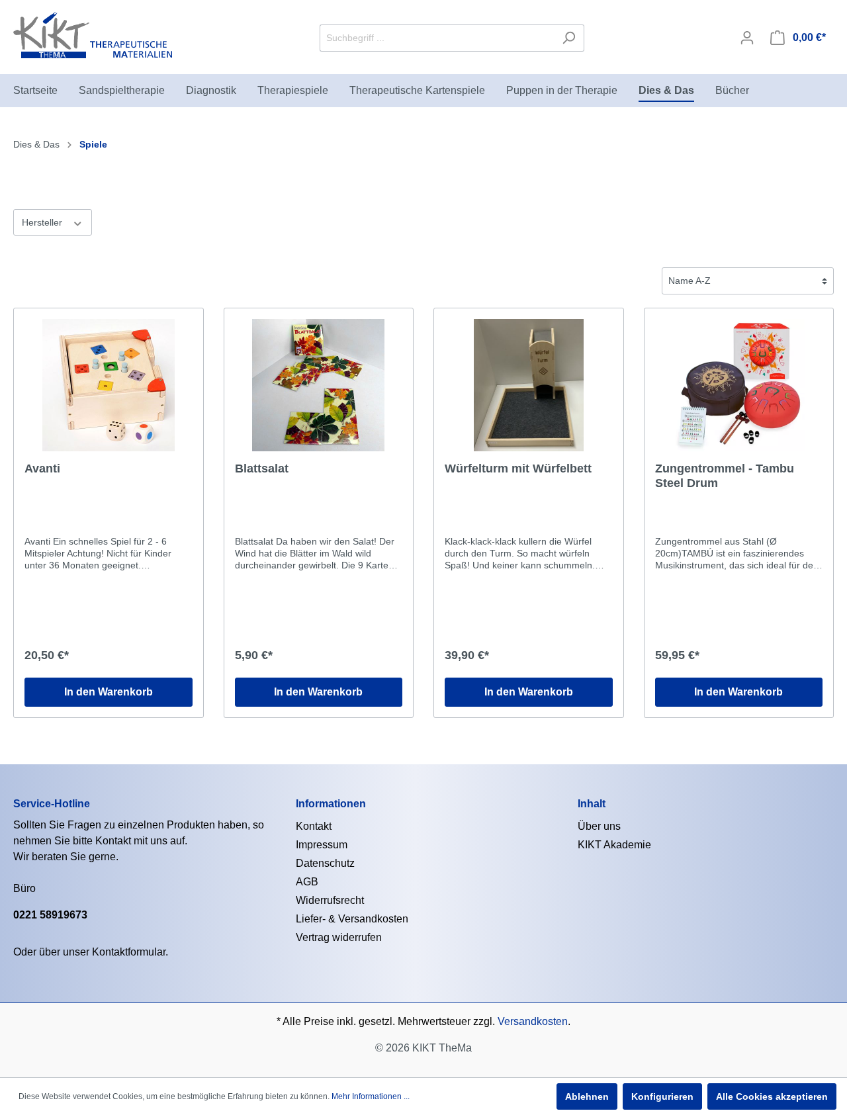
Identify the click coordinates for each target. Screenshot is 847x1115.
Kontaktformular (128, 952)
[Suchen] (568, 38)
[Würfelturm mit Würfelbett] (529, 385)
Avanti (42, 468)
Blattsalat (262, 468)
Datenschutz (325, 863)
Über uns (599, 826)
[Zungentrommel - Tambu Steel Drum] (739, 385)
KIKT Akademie (614, 844)
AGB (307, 881)
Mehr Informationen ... (371, 1096)
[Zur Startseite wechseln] (92, 35)
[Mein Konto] (747, 37)
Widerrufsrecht (330, 900)
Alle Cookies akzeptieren (772, 1096)
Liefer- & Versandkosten (352, 918)
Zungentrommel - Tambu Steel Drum (724, 476)
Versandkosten (533, 1021)
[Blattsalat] (319, 385)
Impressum (321, 844)
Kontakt (314, 826)
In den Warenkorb (108, 691)
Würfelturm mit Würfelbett (518, 468)
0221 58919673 (50, 914)
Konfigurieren (662, 1096)
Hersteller (43, 222)
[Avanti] (108, 385)
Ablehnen (587, 1096)
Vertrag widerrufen (339, 937)
